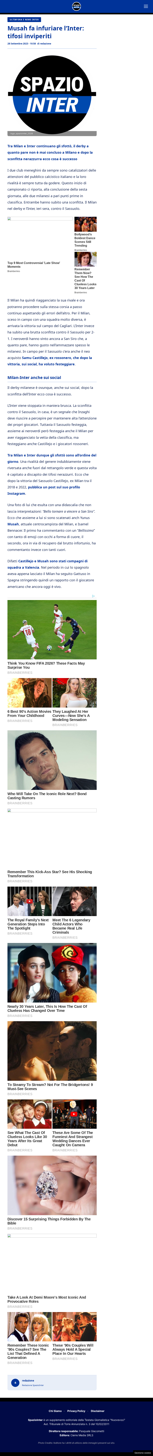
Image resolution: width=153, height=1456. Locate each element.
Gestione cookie (143, 1453)
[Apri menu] (146, 6)
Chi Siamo (55, 1411)
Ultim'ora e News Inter (24, 19)
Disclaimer (97, 1411)
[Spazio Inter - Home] (76, 6)
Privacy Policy (76, 1411)
